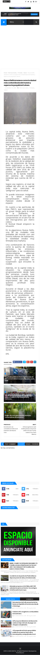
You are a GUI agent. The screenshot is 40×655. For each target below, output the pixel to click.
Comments (29, 599)
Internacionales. (12, 73)
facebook (35, 444)
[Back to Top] (20, 649)
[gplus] (36, 1)
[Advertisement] (20, 46)
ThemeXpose (20, 653)
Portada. (20, 73)
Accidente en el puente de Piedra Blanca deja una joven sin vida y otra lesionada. (23, 577)
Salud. (25, 73)
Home (5, 73)
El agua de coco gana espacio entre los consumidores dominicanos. (18, 416)
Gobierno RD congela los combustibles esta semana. (25, 613)
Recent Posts (10, 599)
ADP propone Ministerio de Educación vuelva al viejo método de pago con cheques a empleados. (24, 623)
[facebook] (26, 1)
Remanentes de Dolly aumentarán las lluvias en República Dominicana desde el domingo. (25, 604)
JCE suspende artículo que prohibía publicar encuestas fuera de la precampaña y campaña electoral (24, 632)
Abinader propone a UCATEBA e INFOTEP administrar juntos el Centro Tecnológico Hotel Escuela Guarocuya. (23, 588)
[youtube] (31, 1)
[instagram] (34, 1)
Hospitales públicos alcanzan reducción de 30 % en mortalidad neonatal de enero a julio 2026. (19, 379)
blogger (21, 444)
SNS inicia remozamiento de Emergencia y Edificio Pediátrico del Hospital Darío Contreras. (18, 397)
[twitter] (28, 1)
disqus (28, 444)
